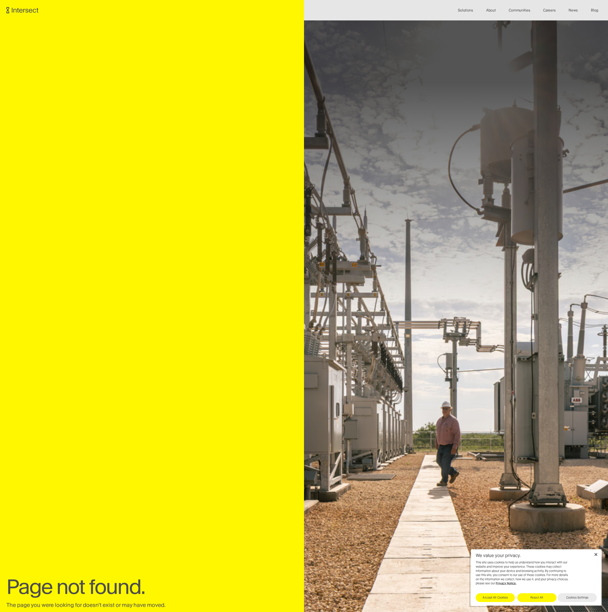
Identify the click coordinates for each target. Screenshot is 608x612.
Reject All (536, 597)
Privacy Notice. (506, 583)
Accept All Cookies (495, 597)
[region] (536, 577)
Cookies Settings (577, 597)
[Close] (596, 554)
